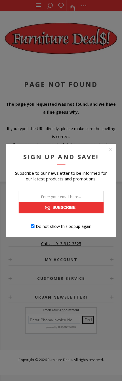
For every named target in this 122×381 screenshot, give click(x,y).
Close (110, 149)
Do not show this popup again (63, 226)
